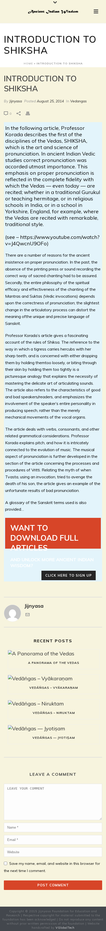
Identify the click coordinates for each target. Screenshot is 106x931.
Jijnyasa (15, 101)
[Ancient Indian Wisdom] (53, 11)
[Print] (30, 113)
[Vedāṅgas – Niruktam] (53, 703)
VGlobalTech (65, 927)
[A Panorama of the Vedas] (53, 652)
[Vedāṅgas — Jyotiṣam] (53, 728)
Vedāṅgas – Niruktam (54, 713)
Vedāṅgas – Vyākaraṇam (53, 688)
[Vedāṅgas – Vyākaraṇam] (53, 678)
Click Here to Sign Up (68, 575)
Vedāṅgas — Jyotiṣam (53, 738)
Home (28, 63)
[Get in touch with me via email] (27, 615)
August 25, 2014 (50, 101)
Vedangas (78, 101)
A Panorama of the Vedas (53, 663)
